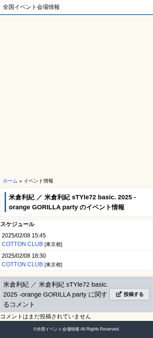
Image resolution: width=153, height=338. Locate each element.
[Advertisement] (76, 95)
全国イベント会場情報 (31, 7)
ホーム (10, 181)
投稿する (133, 294)
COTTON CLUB (23, 244)
